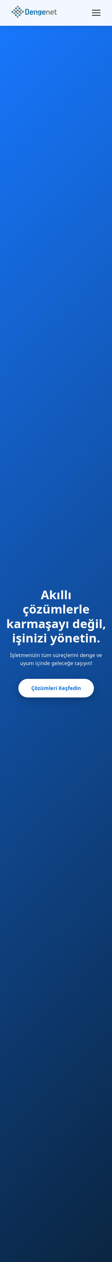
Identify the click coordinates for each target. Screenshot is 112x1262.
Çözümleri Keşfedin (56, 688)
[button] (34, 13)
